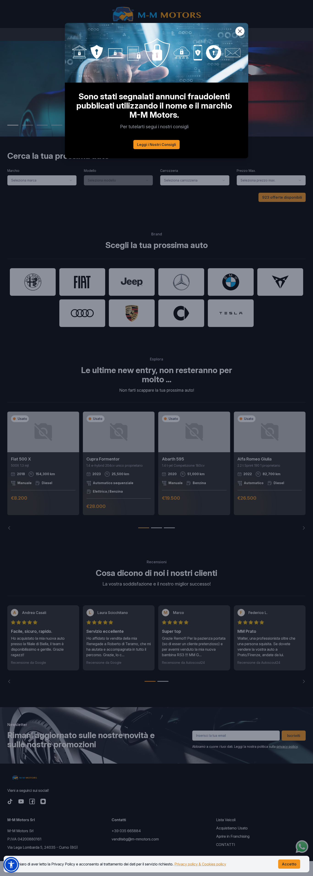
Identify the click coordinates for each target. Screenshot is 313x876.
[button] (11, 864)
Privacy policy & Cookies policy (200, 864)
